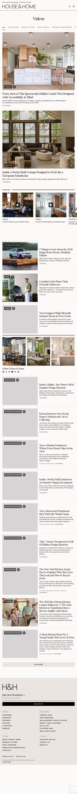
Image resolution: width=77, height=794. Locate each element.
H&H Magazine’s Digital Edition (53, 720)
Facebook (6, 718)
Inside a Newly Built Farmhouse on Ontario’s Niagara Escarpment (56, 481)
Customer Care (46, 728)
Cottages (8, 165)
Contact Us (45, 742)
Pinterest (6, 720)
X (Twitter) (7, 726)
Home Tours (13, 27)
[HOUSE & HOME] (19, 6)
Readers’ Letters (9, 742)
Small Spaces (43, 27)
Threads (6, 728)
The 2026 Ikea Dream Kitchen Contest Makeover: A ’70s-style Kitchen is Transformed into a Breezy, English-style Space (55, 606)
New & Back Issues (48, 731)
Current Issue (46, 715)
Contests (6, 750)
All (3, 27)
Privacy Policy (8, 756)
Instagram (7, 715)
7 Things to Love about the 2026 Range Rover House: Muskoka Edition (56, 252)
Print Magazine (46, 718)
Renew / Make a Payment (50, 723)
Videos (5, 219)
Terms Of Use (21, 756)
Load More (38, 664)
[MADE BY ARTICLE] (6, 762)
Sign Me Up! (38, 704)
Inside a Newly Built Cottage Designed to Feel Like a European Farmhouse (32, 174)
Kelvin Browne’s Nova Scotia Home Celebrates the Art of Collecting (54, 416)
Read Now (43, 263)
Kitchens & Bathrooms (62, 27)
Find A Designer (9, 745)
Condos (8, 87)
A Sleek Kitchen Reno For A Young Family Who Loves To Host (56, 636)
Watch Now (6, 105)
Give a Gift (44, 726)
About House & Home (11, 739)
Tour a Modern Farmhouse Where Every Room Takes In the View (56, 448)
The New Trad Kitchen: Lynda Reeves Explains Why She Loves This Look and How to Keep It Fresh (56, 574)
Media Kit (44, 745)
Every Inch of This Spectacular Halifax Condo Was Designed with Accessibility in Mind (38, 95)
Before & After (28, 27)
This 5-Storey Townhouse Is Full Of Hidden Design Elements (56, 543)
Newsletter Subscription (13, 748)
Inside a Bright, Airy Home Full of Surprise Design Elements (56, 386)
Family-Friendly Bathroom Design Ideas (50, 222)
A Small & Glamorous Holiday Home (15, 222)
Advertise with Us (47, 739)
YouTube (6, 723)
